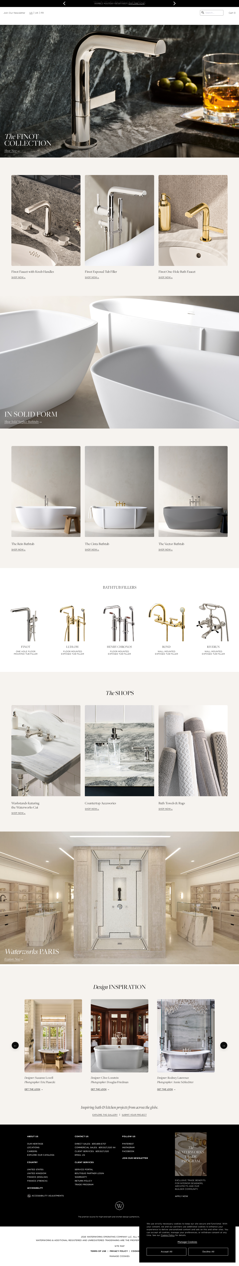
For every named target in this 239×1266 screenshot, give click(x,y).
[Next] (223, 1045)
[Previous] (15, 1045)
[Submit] (203, 13)
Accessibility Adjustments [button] (48, 1195)
